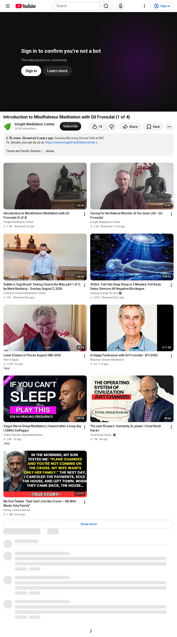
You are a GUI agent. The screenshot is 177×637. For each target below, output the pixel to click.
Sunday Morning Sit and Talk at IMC (79, 138)
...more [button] (49, 151)
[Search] (106, 6)
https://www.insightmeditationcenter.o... (72, 142)
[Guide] (7, 6)
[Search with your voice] (120, 6)
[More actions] (169, 126)
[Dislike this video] (112, 126)
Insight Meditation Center (35, 124)
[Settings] (144, 6)
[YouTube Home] (25, 6)
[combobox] (77, 6)
